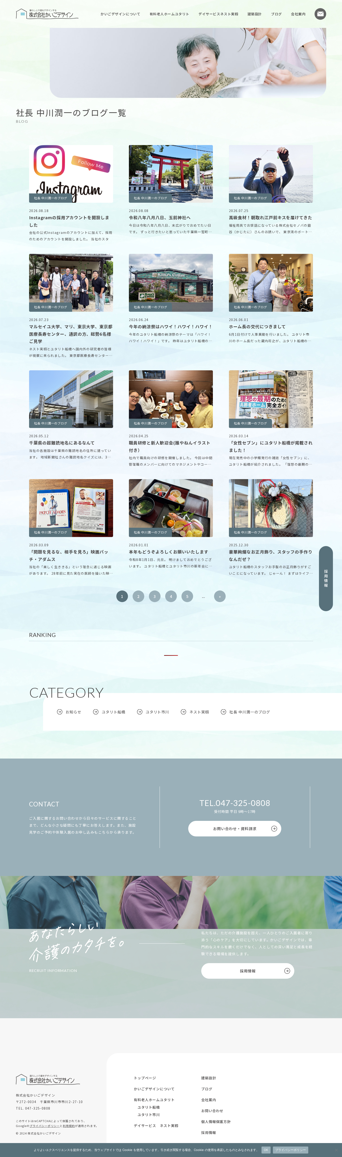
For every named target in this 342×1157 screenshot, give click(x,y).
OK (266, 1150)
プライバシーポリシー (45, 1126)
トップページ (145, 1077)
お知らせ (73, 712)
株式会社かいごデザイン (47, 14)
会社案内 (298, 13)
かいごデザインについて (120, 13)
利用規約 (69, 1126)
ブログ (276, 13)
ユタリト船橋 (113, 712)
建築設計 (255, 13)
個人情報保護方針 (216, 1121)
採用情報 (326, 578)
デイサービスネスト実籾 (218, 13)
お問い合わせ (320, 14)
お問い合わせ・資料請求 (235, 828)
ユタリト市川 (157, 712)
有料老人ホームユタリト (169, 13)
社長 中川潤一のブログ (249, 712)
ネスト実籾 (199, 712)
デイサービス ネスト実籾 (156, 1125)
